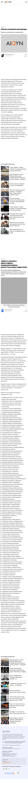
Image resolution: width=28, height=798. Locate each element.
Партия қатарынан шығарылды (14, 29)
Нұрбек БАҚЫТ (8, 309)
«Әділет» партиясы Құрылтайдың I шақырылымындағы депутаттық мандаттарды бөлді (14, 264)
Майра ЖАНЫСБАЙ (9, 54)
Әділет (2, 27)
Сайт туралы (5, 759)
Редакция (5, 761)
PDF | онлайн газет (7, 762)
